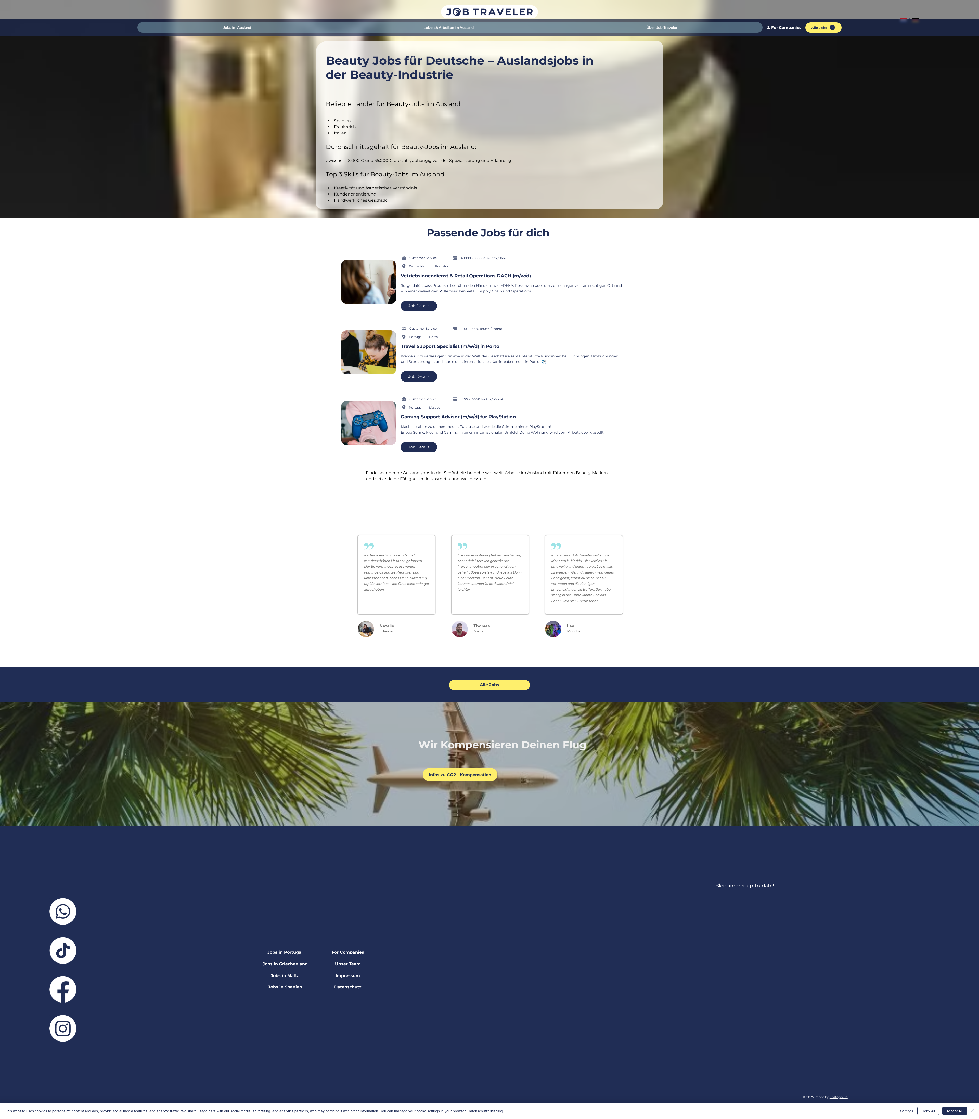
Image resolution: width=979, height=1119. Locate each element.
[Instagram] (62, 1028)
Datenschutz (348, 987)
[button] (236, 27)
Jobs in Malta (285, 975)
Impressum (348, 975)
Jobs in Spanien (285, 987)
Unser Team (348, 963)
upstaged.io (839, 1097)
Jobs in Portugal (285, 952)
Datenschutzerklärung (485, 1110)
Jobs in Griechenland (285, 963)
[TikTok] (62, 950)
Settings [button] (906, 1110)
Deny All (928, 1110)
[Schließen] (973, 1111)
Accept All (954, 1110)
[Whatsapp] (62, 911)
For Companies (348, 952)
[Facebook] (62, 989)
